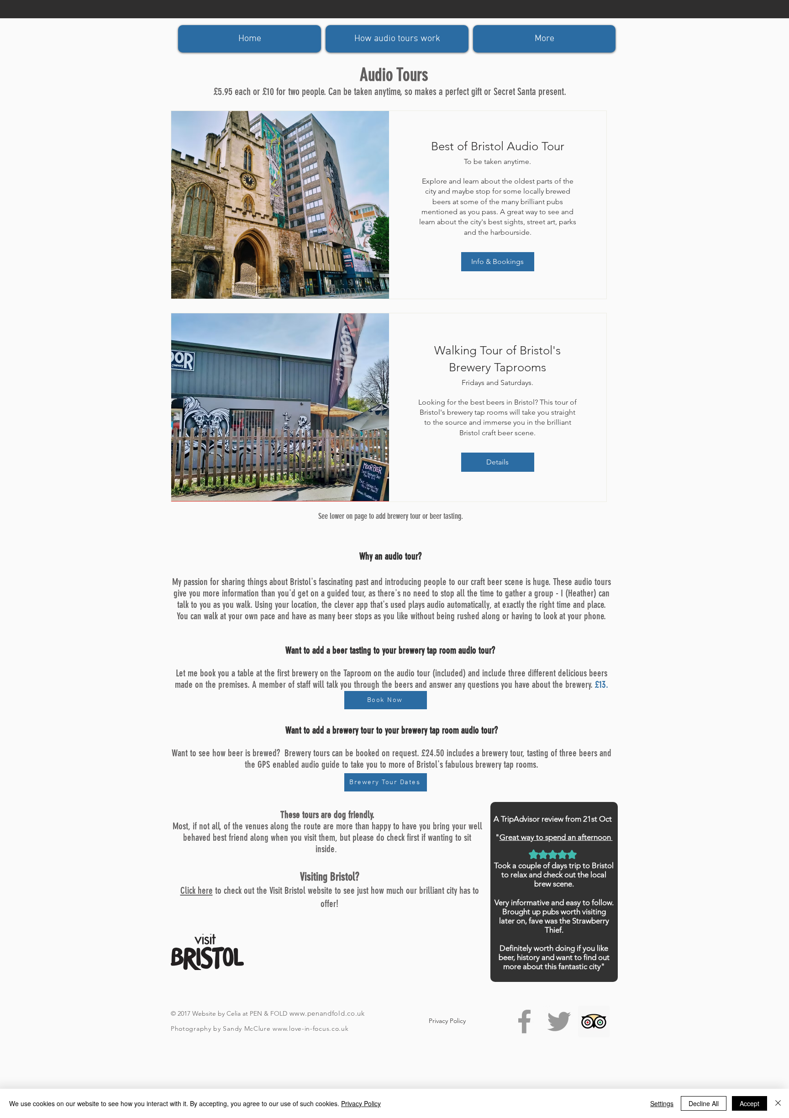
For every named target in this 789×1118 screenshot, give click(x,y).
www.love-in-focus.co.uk (310, 1028)
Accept (749, 1103)
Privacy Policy (361, 1103)
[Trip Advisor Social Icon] (594, 1021)
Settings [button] (661, 1103)
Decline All (704, 1103)
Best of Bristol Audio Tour (497, 146)
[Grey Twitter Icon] (559, 1021)
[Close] (778, 1103)
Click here (196, 890)
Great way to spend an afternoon (556, 837)
